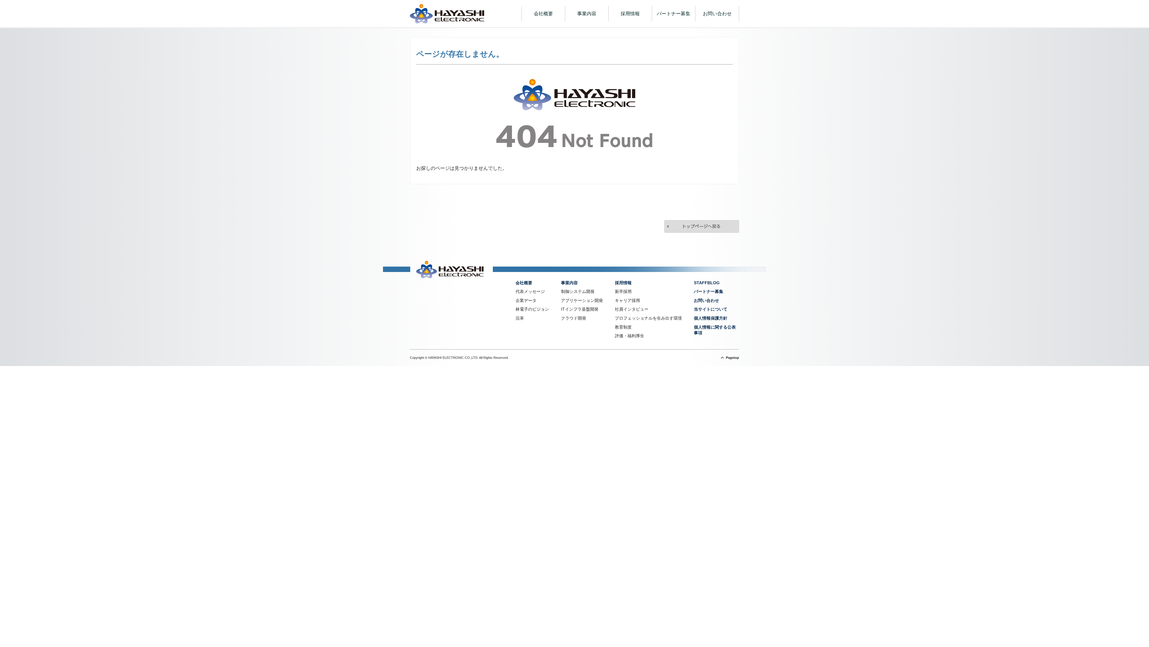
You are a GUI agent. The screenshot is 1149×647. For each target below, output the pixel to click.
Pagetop (732, 357)
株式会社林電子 (447, 14)
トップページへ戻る (701, 226)
